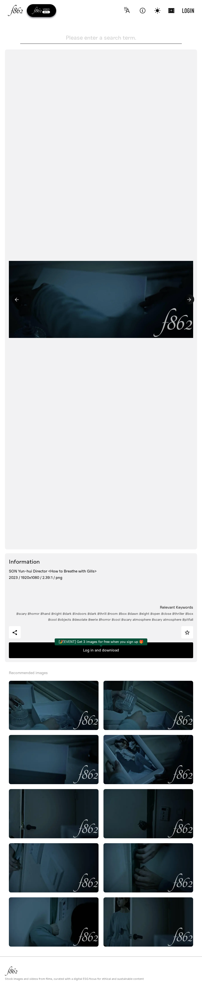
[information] (142, 11)
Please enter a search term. (101, 37)
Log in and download (101, 650)
